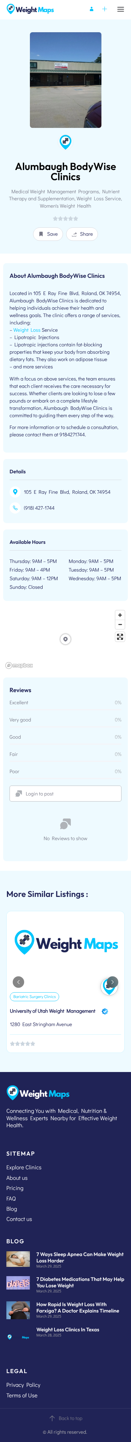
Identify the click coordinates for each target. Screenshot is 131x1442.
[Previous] (18, 982)
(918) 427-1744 (39, 508)
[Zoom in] (120, 615)
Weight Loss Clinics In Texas (67, 1330)
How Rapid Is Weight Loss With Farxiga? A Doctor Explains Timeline (77, 1307)
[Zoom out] (120, 624)
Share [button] (86, 234)
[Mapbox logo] (19, 665)
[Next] (112, 982)
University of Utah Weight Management (52, 1011)
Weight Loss (26, 330)
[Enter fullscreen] (120, 636)
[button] (48, 234)
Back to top (71, 1418)
